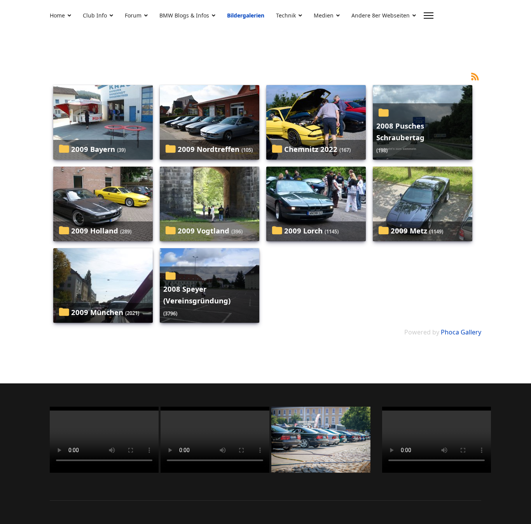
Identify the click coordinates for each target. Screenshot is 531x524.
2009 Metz (409, 230)
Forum (133, 15)
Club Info (95, 15)
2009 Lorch (303, 230)
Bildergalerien (245, 15)
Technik (286, 15)
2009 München (97, 312)
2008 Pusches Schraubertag (400, 131)
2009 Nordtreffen (208, 149)
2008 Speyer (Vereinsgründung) (197, 294)
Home (57, 15)
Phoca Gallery (461, 332)
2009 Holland (94, 230)
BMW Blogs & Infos (184, 15)
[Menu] (428, 15)
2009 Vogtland (203, 230)
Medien (324, 15)
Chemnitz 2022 (310, 149)
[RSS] (475, 75)
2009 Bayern (93, 149)
